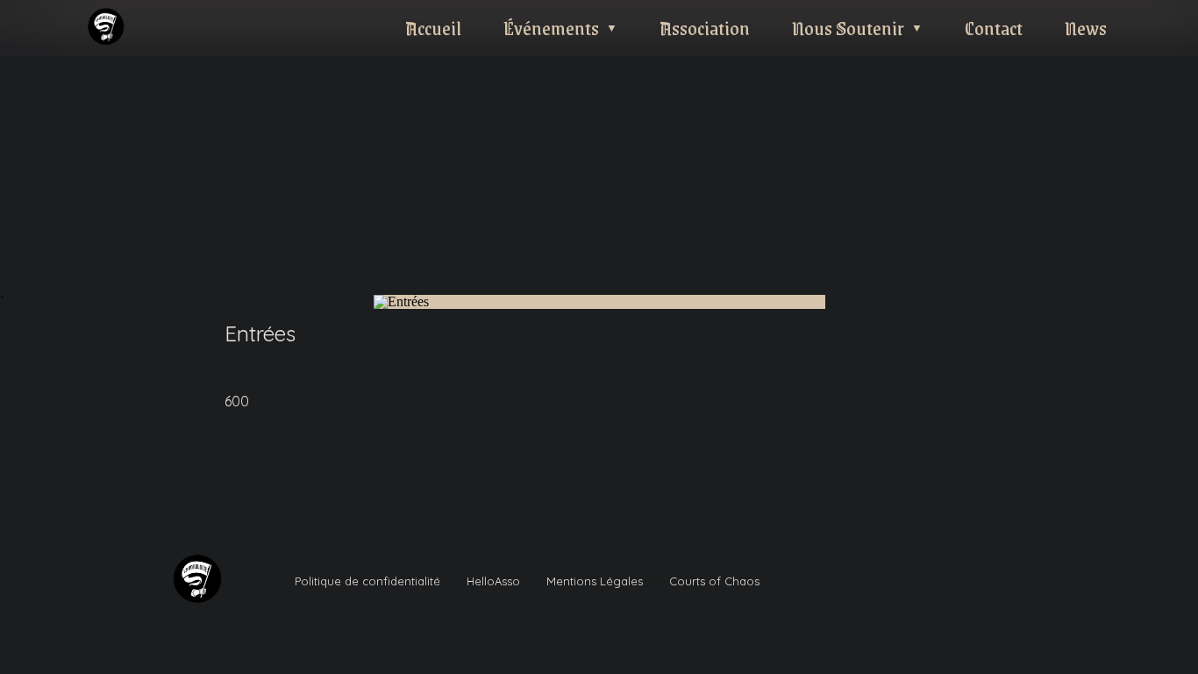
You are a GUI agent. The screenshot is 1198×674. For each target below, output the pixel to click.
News (1086, 27)
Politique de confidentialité (367, 581)
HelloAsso (493, 581)
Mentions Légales (594, 581)
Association (705, 27)
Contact (994, 27)
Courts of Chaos (714, 581)
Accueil (433, 27)
